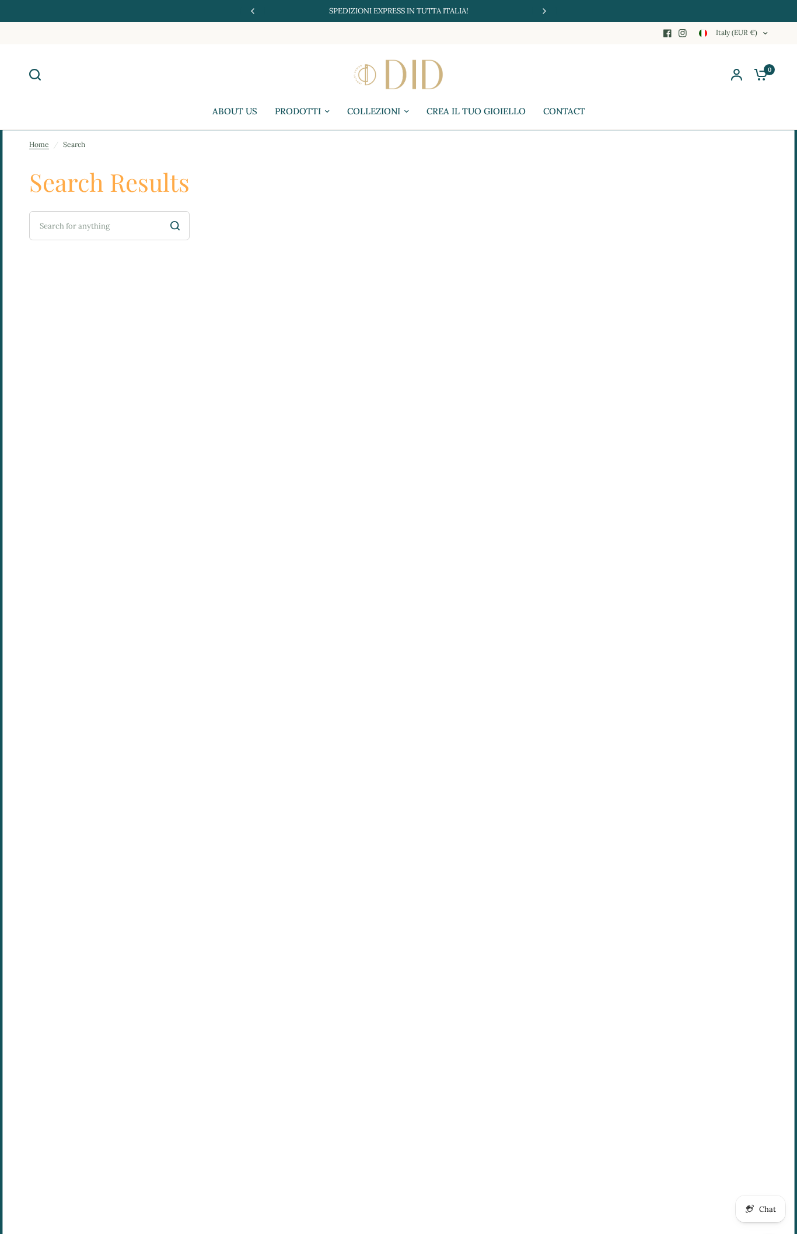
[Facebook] (667, 33)
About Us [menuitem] (234, 111)
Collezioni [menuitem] (373, 111)
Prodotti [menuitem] (298, 111)
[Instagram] (682, 33)
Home (39, 144)
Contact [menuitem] (564, 111)
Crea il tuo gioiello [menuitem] (476, 111)
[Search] (38, 74)
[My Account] (736, 74)
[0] (758, 74)
